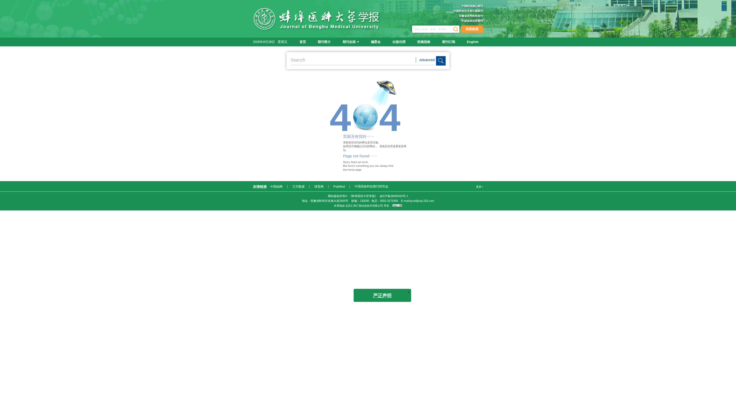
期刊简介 (324, 42)
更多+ (479, 186)
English (472, 42)
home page (354, 169)
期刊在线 (349, 42)
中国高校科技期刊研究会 (371, 186)
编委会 (376, 42)
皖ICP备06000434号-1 (394, 196)
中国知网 (276, 186)
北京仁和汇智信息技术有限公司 (364, 205)
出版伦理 (399, 42)
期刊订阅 (448, 42)
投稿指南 (423, 42)
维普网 (319, 186)
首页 (303, 42)
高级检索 (472, 29)
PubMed (339, 186)
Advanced (427, 60)
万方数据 (298, 186)
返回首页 (387, 146)
